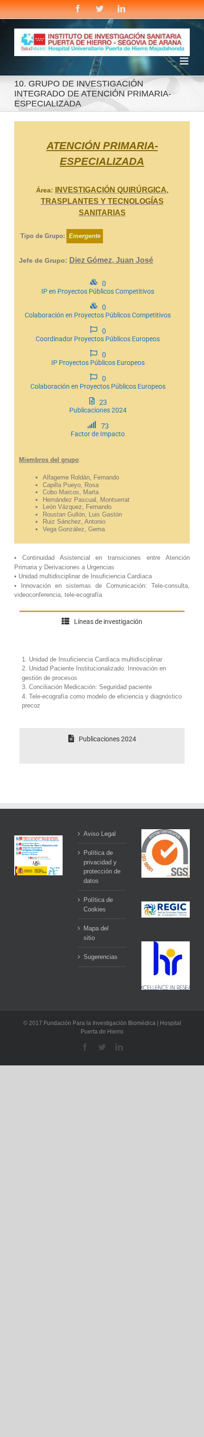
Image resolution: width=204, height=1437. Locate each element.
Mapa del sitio (96, 933)
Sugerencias (100, 956)
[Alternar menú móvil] (185, 61)
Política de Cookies (98, 904)
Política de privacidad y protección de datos (102, 866)
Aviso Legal (99, 833)
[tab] (102, 628)
